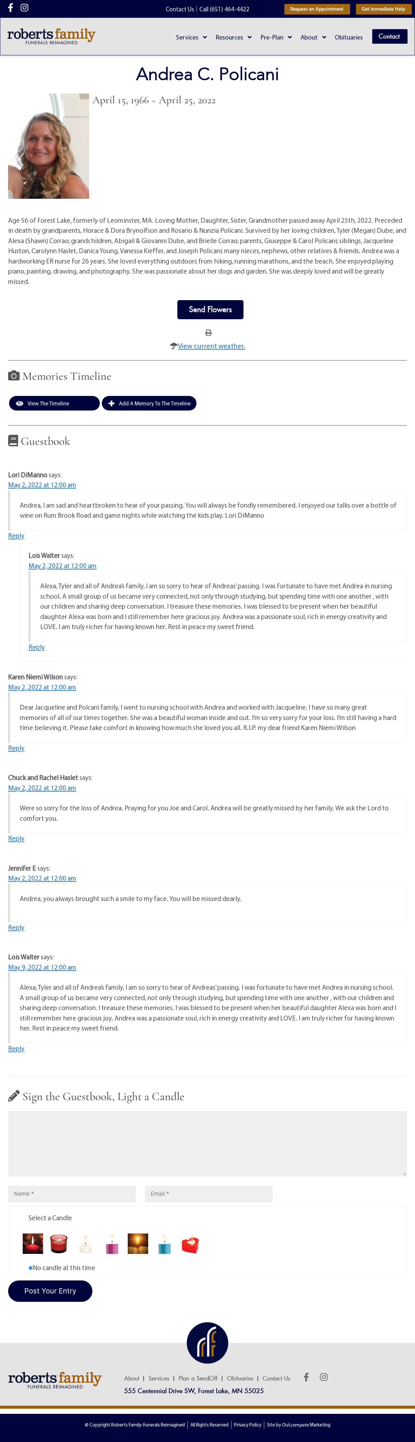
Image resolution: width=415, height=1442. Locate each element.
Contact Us (276, 1378)
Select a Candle (50, 1217)
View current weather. (211, 345)
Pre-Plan (271, 37)
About (309, 37)
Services (187, 37)
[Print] (208, 332)
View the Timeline (48, 403)
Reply (16, 535)
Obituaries (349, 37)
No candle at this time (64, 1267)
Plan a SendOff (198, 1378)
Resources (229, 37)
